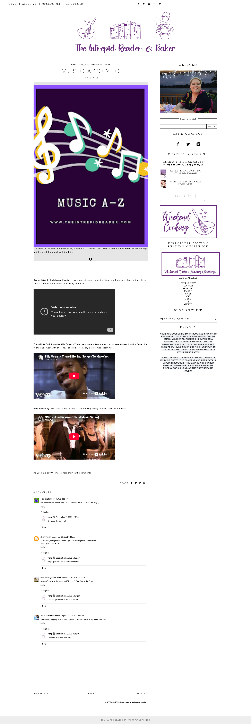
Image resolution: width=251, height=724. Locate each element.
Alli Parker (186, 184)
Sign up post (188, 283)
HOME (12, 4)
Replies (46, 512)
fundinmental (53, 543)
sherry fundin (46, 537)
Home (90, 694)
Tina (42, 499)
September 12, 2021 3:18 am (73, 577)
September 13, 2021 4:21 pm (67, 634)
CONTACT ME (51, 4)
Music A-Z (90, 78)
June (188, 299)
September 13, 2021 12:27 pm (68, 596)
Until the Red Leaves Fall (185, 182)
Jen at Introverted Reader (50, 615)
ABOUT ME (29, 4)
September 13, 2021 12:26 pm (68, 517)
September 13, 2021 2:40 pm (72, 615)
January (188, 286)
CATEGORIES (74, 4)
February (188, 288)
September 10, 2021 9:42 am (63, 537)
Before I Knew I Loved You (185, 171)
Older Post (139, 693)
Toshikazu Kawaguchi (186, 173)
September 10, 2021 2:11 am (56, 499)
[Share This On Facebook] (131, 483)
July (188, 302)
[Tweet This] (135, 483)
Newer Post (42, 693)
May (188, 296)
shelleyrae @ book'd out (51, 577)
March (188, 291)
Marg (50, 517)
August (188, 304)
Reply (43, 506)
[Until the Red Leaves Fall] (164, 187)
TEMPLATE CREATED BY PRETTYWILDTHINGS (125, 720)
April (188, 294)
